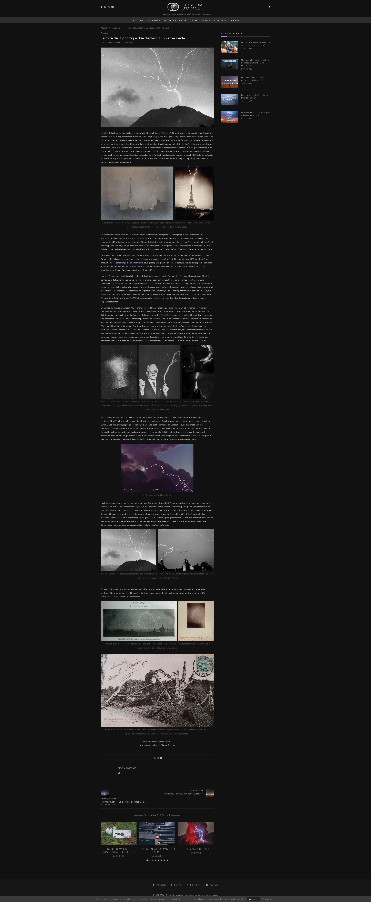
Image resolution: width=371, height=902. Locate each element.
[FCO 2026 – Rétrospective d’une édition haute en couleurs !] (229, 47)
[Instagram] (109, 7)
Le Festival (137, 20)
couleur (173, 262)
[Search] (268, 7)
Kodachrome (137, 262)
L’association (154, 20)
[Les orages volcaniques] (196, 833)
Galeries (183, 20)
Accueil (104, 28)
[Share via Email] (161, 758)
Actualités (170, 20)
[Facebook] (101, 7)
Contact (234, 20)
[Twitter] (105, 7)
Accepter (253, 899)
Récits (195, 20)
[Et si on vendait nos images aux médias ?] (157, 833)
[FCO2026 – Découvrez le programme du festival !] (229, 82)
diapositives (130, 266)
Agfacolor (119, 262)
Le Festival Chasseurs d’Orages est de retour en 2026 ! (255, 114)
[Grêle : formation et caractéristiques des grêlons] (119, 833)
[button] (104, 841)
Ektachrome (143, 266)
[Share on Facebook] (152, 758)
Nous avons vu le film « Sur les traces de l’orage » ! (255, 96)
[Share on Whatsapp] (158, 758)
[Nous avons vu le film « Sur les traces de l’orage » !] (229, 99)
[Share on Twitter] (155, 758)
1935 (192, 259)
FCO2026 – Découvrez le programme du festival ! (252, 79)
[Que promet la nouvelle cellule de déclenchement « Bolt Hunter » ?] (229, 64)
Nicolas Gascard (114, 43)
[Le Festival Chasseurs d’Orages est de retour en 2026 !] (229, 117)
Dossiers (206, 20)
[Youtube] (112, 7)
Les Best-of (220, 20)
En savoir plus (268, 899)
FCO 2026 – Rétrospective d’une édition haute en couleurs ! (255, 44)
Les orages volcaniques (195, 849)
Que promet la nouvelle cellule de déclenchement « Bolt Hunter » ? (255, 63)
